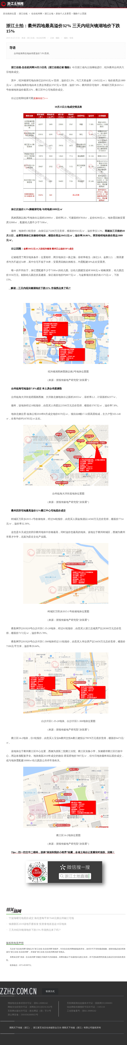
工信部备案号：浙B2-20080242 (81, 1011)
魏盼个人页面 (79, 13)
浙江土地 (49, 13)
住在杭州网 (36, 13)
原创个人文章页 (63, 13)
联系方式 (50, 991)
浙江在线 (23, 13)
